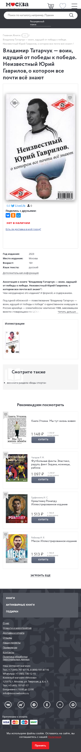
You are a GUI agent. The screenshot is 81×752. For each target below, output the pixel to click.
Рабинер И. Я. (38, 537)
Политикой (54, 736)
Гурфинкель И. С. (39, 497)
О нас (6, 623)
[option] (40, 430)
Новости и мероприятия (17, 628)
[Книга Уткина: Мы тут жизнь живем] (17, 429)
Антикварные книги (20, 604)
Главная (8, 35)
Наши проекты (12, 642)
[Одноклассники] (13, 215)
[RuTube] (21, 704)
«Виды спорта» (26, 382)
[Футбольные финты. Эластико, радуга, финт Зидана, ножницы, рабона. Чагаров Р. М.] (17, 468)
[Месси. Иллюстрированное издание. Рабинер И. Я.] (17, 548)
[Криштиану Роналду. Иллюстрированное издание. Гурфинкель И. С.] (17, 508)
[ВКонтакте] (8, 215)
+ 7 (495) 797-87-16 (18, 669)
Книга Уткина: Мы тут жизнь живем (53, 421)
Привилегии (10, 647)
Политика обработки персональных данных (16, 658)
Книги (17, 35)
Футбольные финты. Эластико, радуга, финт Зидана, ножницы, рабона (50, 464)
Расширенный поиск (37, 23)
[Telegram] (34, 704)
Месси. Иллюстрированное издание (54, 541)
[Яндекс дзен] (60, 704)
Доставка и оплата (13, 633)
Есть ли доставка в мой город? (23, 229)
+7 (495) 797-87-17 (18, 685)
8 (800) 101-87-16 (39, 669)
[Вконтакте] (8, 704)
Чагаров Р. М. (37, 457)
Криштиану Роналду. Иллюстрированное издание (49, 503)
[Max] (73, 704)
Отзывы (7, 637)
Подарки (12, 611)
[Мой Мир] (18, 215)
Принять (40, 745)
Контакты (8, 652)
